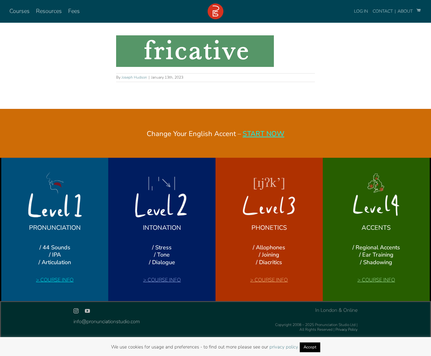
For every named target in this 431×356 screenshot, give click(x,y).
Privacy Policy (346, 329)
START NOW (263, 134)
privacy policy (283, 347)
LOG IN (361, 11)
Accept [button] (310, 347)
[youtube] (87, 310)
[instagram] (76, 310)
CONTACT (383, 11)
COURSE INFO (57, 279)
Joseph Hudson (134, 77)
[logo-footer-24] (215, 6)
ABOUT (406, 11)
